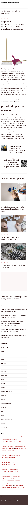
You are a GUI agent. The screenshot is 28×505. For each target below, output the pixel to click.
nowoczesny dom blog (8, 462)
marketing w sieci (22, 453)
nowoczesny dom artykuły (9, 460)
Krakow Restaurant (20, 448)
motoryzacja (4, 375)
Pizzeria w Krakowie (7, 471)
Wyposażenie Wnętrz (6, 419)
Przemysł (3, 383)
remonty (17, 480)
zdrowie (3, 423)
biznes (3, 351)
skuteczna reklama (7, 485)
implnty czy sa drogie (8, 448)
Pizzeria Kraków (13, 469)
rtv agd (3, 399)
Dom (2, 355)
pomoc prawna (6, 473)
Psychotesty (16, 476)
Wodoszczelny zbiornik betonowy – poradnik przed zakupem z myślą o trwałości (13, 316)
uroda (2, 411)
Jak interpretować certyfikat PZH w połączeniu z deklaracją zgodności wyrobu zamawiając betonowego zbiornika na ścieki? (13, 323)
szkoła (4, 487)
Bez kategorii (4, 347)
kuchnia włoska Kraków (8, 453)
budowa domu (22, 443)
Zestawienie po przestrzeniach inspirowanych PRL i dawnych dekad (13, 336)
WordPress (19, 500)
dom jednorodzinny (7, 446)
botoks (15, 443)
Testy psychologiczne (13, 487)
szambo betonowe (19, 485)
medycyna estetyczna (14, 455)
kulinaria (3, 371)
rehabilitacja (5, 478)
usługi (2, 415)
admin (2, 32)
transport (3, 407)
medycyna (4, 455)
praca (2, 379)
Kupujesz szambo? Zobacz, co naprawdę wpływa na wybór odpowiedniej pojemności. (14, 310)
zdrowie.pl (4, 18)
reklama (3, 387)
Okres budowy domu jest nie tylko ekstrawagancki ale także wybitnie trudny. (12, 209)
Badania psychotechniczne (9, 439)
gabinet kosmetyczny (20, 446)
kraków (4, 450)
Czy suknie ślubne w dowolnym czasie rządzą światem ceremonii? (14, 298)
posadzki (14, 473)
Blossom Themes (5, 500)
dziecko (3, 359)
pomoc (16, 471)
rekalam (13, 478)
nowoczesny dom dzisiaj (8, 464)
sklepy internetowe (6, 403)
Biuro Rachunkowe (7, 441)
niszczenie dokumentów (8, 457)
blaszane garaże (6, 443)
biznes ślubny (17, 441)
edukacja (3, 363)
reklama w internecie (8, 480)
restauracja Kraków (7, 483)
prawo (20, 473)
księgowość (11, 450)
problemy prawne (6, 476)
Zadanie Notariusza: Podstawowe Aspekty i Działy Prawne (12, 238)
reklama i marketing (6, 391)
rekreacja (3, 395)
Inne (2, 367)
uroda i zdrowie (6, 490)
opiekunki (4, 469)
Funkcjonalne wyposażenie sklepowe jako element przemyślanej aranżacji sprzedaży (13, 330)
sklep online (18, 483)
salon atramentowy (10, 3)
